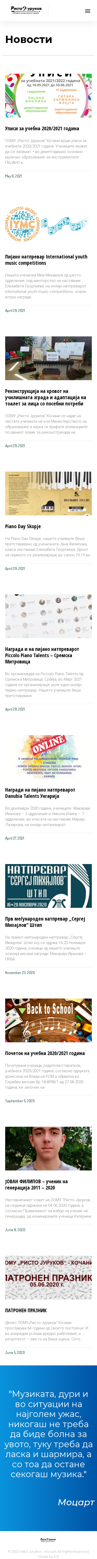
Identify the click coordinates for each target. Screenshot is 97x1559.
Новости (28, 39)
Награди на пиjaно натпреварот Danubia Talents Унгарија (40, 792)
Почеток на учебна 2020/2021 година (45, 1053)
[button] (87, 10)
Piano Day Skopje (23, 526)
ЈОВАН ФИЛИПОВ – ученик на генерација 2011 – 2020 (36, 1184)
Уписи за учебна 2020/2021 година (42, 128)
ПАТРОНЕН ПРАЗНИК (26, 1310)
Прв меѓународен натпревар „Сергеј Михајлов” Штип (45, 921)
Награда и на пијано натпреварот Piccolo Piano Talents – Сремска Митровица (42, 655)
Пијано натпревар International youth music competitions (46, 259)
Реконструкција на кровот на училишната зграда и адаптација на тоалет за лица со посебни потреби (45, 397)
